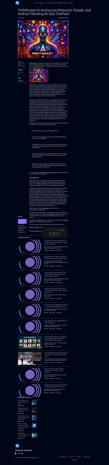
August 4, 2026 (20, 438)
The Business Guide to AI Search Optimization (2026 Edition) (23, 417)
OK (54, 233)
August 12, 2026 (21, 413)
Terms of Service (62, 456)
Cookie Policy (74, 459)
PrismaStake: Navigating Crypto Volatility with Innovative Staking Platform (22, 229)
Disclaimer (79, 456)
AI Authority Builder (51, 3)
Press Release (20, 81)
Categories (41, 3)
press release (35, 231)
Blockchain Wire (21, 72)
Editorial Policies (87, 456)
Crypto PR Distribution (62, 3)
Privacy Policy (61, 230)
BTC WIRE (46, 250)
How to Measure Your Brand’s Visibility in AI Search (23, 402)
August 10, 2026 (21, 421)
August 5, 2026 (20, 430)
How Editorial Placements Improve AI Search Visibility (24, 434)
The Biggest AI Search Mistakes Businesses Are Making (23, 410)
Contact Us (70, 3)
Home (36, 3)
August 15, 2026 (21, 405)
